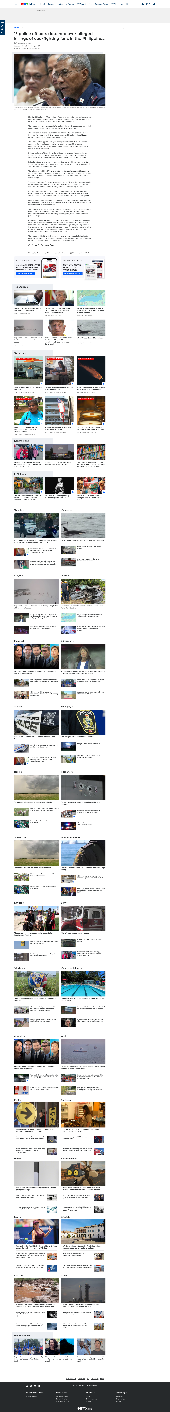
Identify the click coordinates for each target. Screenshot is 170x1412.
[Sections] (16, 4)
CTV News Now (117, 4)
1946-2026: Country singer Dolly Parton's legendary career (57, 497)
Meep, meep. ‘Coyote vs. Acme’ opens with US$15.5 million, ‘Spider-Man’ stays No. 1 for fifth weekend (82, 1189)
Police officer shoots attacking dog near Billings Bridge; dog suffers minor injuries (91, 628)
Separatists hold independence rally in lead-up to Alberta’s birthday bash (90, 680)
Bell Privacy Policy (62, 1396)
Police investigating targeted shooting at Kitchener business (81, 803)
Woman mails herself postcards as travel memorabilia (59, 388)
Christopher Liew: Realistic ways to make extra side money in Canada (27, 309)
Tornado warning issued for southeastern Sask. (33, 802)
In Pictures (70, 4)
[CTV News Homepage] (28, 4)
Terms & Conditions (62, 1399)
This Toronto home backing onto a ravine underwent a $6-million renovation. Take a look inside (27, 498)
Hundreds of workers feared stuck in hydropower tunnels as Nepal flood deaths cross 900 (90, 1076)
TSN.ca (88, 1401)
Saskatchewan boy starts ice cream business (28, 388)
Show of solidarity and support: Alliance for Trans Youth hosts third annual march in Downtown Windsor (44, 1008)
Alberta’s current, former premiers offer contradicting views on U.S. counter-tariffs (91, 890)
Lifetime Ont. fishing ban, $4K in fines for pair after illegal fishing (83, 869)
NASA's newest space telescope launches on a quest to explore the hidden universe (81, 1306)
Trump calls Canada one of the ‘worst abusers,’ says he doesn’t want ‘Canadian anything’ (57, 310)
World (16, 28)
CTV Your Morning (84, 4)
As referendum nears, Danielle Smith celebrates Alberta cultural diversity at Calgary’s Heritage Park (43, 616)
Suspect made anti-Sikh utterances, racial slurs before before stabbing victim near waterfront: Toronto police (43, 562)
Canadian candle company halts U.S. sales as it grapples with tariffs (90, 429)
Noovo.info (119, 1396)
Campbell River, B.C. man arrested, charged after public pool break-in (83, 1000)
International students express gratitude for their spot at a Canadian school (26, 430)
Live (128, 4)
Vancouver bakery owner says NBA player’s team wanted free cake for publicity (90, 1359)
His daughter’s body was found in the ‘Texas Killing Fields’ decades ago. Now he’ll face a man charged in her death (59, 341)
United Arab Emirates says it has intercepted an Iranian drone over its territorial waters (83, 1068)
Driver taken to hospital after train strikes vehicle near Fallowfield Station (82, 607)
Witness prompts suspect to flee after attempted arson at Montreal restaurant (44, 680)
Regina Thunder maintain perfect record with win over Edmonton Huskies (44, 809)
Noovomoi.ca (120, 1399)
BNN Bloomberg (91, 1399)
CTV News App (71, 1378)
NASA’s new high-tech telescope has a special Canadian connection (91, 388)
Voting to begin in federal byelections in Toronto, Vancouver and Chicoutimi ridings (35, 1130)
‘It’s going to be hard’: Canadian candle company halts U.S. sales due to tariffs (82, 1130)
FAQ (88, 1378)
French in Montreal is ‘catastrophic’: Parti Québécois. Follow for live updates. (35, 672)
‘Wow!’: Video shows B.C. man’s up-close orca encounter (90, 339)
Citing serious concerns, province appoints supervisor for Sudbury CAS (90, 877)
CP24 (88, 1396)
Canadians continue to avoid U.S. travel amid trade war (58, 429)
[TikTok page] (31, 1385)
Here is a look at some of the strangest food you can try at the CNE (89, 498)
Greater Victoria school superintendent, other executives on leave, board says (91, 1008)
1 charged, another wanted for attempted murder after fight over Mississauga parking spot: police (35, 541)
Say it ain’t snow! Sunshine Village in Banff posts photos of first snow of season (28, 340)
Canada (51, 4)
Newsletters (94, 1378)
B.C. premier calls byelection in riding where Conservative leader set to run (90, 1020)
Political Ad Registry (62, 1401)
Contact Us (81, 1378)
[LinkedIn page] (39, 1385)
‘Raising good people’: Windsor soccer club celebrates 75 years (35, 1000)
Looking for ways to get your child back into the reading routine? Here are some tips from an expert (90, 464)
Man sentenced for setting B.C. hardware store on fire (88, 560)
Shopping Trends (101, 4)
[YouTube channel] (35, 1385)
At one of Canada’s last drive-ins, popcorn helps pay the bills (58, 463)
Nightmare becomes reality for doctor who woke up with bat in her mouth (59, 1359)
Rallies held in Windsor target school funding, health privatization (43, 1020)
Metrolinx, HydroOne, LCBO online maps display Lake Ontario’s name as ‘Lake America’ (90, 310)
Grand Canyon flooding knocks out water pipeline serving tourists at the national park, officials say (35, 1306)
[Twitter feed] (27, 1385)
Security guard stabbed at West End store (77, 737)
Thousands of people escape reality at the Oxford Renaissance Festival (34, 934)
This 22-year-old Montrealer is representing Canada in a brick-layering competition (44, 693)
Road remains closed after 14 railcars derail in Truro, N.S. (34, 738)
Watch (60, 4)
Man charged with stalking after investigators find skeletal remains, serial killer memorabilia (89, 1089)
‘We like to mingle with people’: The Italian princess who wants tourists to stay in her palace (82, 1247)
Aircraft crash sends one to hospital (75, 933)
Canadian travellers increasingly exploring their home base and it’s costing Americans (27, 464)
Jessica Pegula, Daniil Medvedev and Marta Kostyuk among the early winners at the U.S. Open (36, 1247)
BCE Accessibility (31, 1396)
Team (102, 1378)
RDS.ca (118, 1401)
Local (42, 4)
